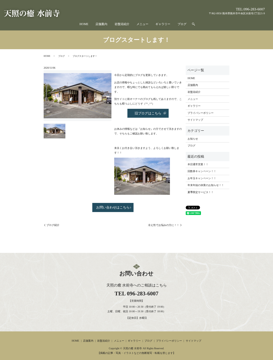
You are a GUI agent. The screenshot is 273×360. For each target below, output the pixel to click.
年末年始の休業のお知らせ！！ (206, 185)
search (193, 24)
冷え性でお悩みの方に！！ (163, 225)
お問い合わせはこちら (113, 207)
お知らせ (193, 138)
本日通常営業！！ (198, 164)
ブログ (182, 24)
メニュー (142, 24)
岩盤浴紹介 (122, 24)
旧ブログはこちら (148, 113)
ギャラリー (162, 24)
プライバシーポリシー (201, 113)
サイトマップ (195, 119)
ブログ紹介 (52, 225)
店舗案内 (101, 24)
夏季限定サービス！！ (201, 192)
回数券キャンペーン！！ (202, 171)
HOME (83, 24)
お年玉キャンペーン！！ (202, 178)
